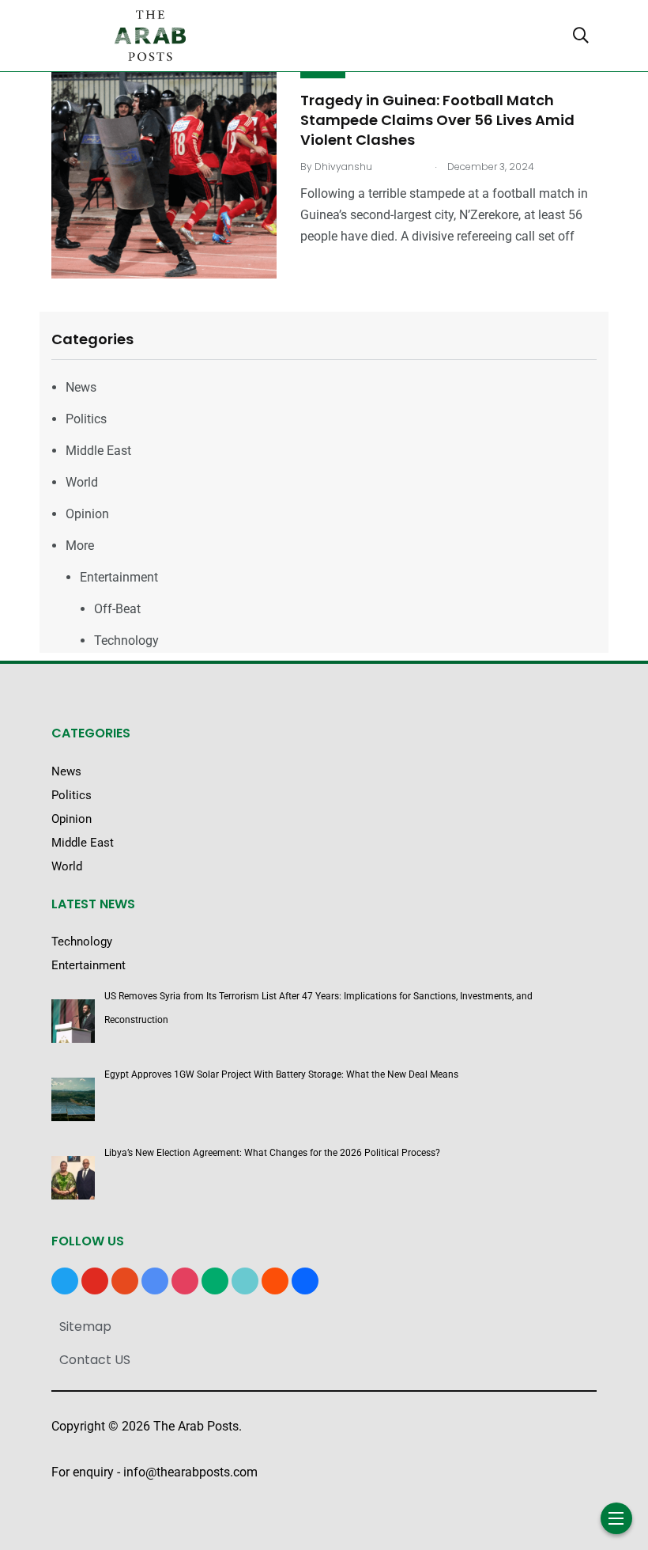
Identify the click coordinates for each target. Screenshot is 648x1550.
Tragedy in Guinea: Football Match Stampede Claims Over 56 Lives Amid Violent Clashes (437, 120)
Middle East (98, 450)
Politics (86, 418)
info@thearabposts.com (190, 1472)
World (82, 482)
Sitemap (85, 1326)
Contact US (94, 1360)
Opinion (87, 513)
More (80, 545)
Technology (126, 640)
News (81, 387)
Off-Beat (117, 608)
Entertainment (119, 577)
